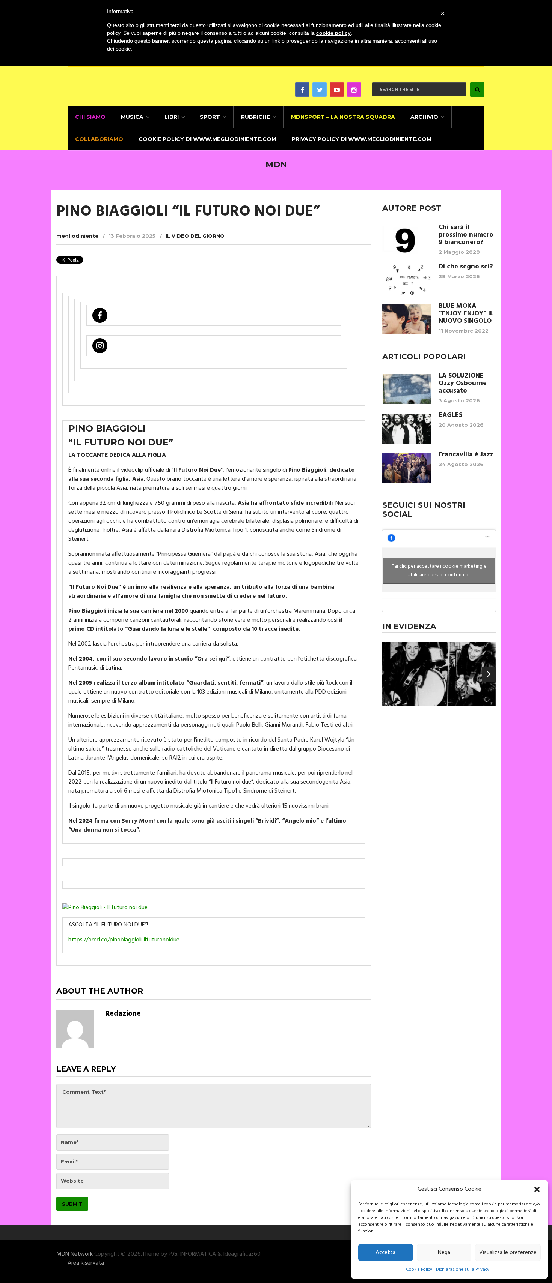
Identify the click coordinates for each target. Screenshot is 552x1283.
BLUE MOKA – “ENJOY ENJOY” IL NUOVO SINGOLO (466, 314)
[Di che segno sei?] (406, 280)
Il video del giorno (195, 236)
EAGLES (450, 415)
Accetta (385, 1252)
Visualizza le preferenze (508, 1252)
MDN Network (74, 1254)
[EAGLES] (406, 429)
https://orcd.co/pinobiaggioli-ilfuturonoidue (123, 940)
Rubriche (255, 117)
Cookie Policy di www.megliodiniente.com (207, 139)
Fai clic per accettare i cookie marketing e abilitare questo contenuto (439, 570)
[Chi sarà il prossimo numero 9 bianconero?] (406, 241)
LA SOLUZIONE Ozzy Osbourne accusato (463, 383)
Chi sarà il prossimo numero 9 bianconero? (466, 235)
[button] (537, 1189)
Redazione (123, 1014)
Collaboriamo (99, 139)
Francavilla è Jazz (466, 455)
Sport (210, 117)
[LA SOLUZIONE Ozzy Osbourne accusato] (406, 389)
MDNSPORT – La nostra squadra (343, 117)
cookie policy (333, 33)
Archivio (424, 117)
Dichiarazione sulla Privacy (462, 1269)
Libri (171, 117)
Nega (444, 1252)
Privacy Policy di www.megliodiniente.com (361, 139)
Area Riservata (86, 1263)
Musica (132, 117)
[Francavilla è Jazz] (406, 468)
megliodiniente (77, 236)
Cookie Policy (419, 1269)
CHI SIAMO (90, 117)
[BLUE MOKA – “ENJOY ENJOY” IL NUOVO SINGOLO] (406, 319)
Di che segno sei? (466, 267)
